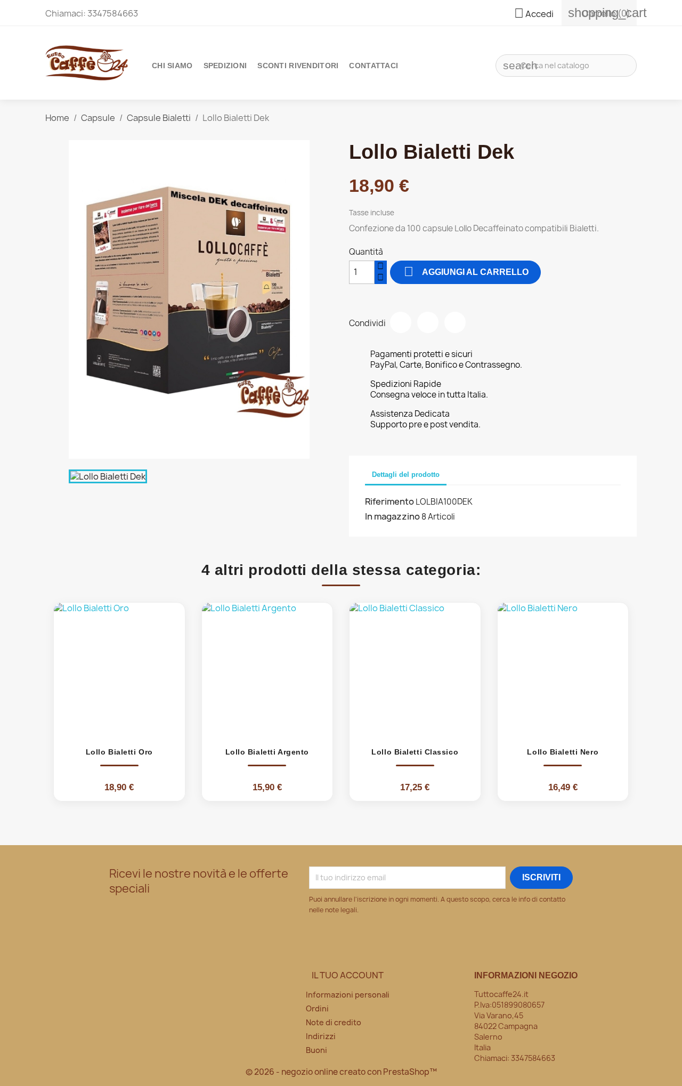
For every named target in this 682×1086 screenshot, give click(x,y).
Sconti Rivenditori (297, 65)
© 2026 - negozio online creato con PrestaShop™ (341, 1071)
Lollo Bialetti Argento (267, 752)
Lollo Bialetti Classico (414, 752)
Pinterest (455, 322)
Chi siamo (172, 65)
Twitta (428, 322)
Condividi (400, 322)
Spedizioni (225, 65)
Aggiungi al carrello (466, 271)
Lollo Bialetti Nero (562, 752)
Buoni (316, 1050)
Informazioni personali (347, 995)
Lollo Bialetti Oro (119, 752)
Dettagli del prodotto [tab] (406, 475)
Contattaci (373, 65)
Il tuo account (348, 975)
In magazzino (392, 516)
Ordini (317, 1008)
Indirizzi (321, 1036)
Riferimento (389, 501)
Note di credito (333, 1022)
